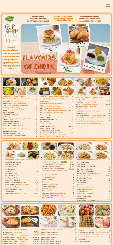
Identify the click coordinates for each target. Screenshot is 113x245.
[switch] (108, 6)
